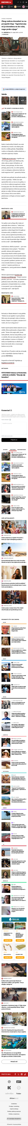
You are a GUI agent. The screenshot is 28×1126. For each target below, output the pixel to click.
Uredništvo (14, 1103)
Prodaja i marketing (14, 1106)
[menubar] (23, 2)
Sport (12, 6)
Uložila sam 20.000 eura (9, 158)
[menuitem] (23, 2)
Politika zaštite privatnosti (14, 1111)
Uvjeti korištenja (14, 1108)
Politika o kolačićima (14, 1114)
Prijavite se (14, 440)
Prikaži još (14, 1061)
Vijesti (5, 6)
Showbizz (19, 6)
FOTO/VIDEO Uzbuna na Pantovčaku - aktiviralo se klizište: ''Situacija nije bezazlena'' (13, 375)
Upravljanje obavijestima (15, 1118)
